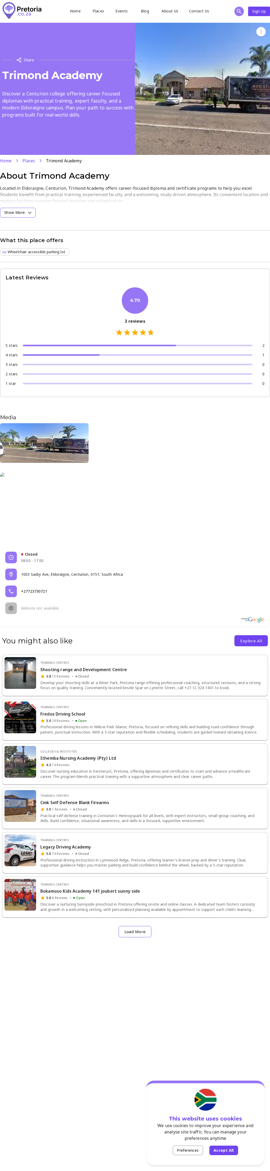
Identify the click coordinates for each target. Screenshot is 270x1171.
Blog (145, 10)
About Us (170, 10)
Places (98, 10)
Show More (14, 212)
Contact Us (199, 10)
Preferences (188, 1150)
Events (121, 10)
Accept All (224, 1150)
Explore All (251, 640)
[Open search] (239, 11)
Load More (135, 931)
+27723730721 (34, 591)
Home (75, 10)
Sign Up (259, 11)
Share (29, 59)
